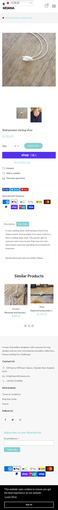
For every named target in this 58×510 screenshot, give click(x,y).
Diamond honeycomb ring (42, 310)
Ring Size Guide (9, 399)
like (6, 189)
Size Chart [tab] (23, 224)
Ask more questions (15, 178)
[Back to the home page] (3, 18)
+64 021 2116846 (14, 381)
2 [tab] (29, 326)
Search (5, 404)
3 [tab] (33, 326)
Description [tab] (9, 224)
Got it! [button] (29, 504)
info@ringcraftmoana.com (18, 376)
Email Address (11, 438)
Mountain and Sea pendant (16, 312)
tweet (16, 189)
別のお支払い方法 (22, 162)
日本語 (14, 2)
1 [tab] (25, 326)
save (25, 189)
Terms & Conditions (11, 394)
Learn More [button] (11, 497)
